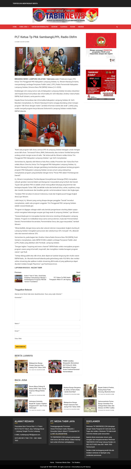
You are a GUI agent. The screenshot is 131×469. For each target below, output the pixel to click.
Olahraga (63, 27)
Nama (17, 323)
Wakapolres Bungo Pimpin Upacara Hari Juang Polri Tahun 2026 (37, 365)
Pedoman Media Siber (62, 462)
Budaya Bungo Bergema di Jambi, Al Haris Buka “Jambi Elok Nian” (72, 390)
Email (17, 331)
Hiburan (81, 27)
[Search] (117, 27)
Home (15, 27)
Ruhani (72, 27)
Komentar (18, 297)
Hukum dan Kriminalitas (40, 27)
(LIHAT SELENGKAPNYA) (58, 434)
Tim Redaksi (76, 462)
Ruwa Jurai (23, 27)
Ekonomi (54, 27)
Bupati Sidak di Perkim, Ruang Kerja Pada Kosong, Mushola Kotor (106, 390)
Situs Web (18, 338)
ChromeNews (76, 467)
